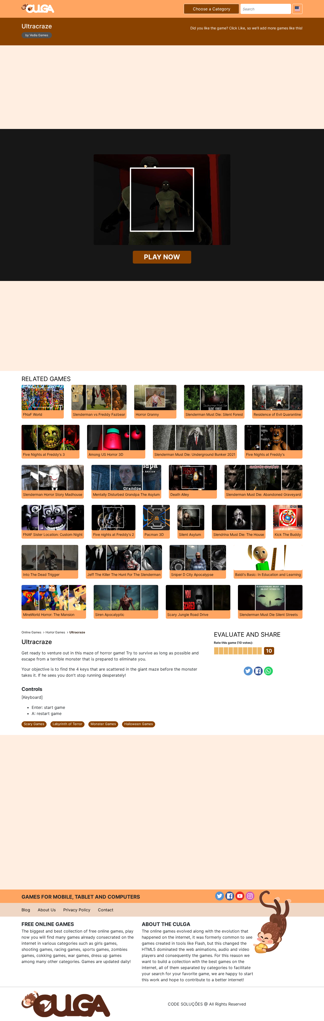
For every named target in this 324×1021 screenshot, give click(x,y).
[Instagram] (250, 896)
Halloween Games (138, 724)
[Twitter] (248, 671)
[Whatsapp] (268, 671)
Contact (105, 909)
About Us (47, 909)
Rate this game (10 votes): (233, 643)
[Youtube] (239, 896)
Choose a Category (211, 8)
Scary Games (34, 724)
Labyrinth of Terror (67, 724)
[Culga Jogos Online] (66, 1003)
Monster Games (103, 724)
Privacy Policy (76, 909)
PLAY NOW (162, 257)
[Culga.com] (38, 8)
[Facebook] (258, 671)
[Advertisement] (162, 87)
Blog (26, 909)
